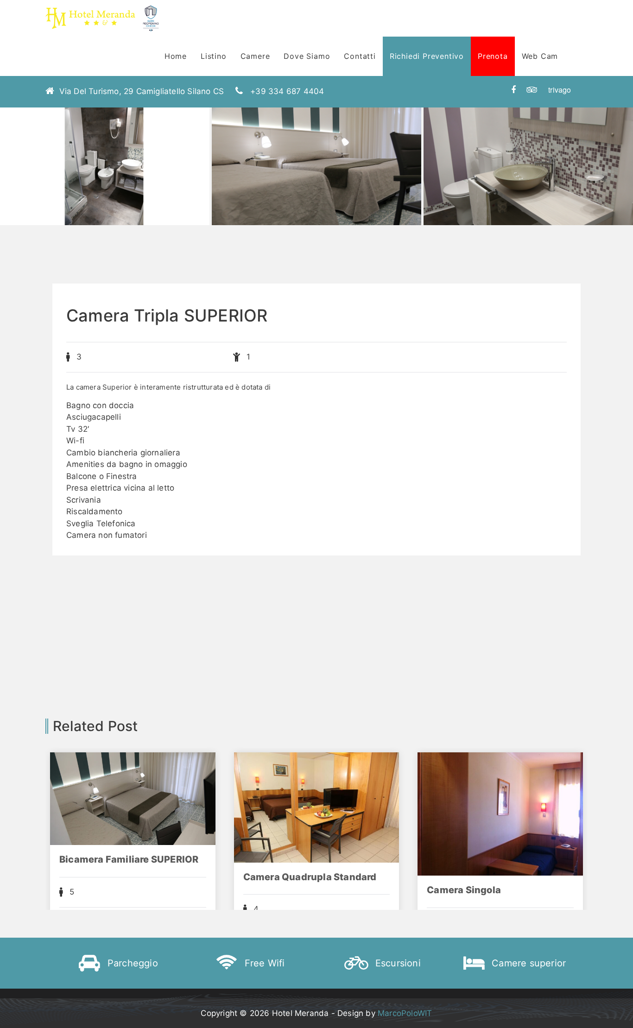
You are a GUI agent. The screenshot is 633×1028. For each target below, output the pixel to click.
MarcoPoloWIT (405, 1013)
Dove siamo (307, 56)
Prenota (493, 56)
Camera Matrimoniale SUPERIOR (477, 882)
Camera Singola (280, 890)
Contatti (359, 56)
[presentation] (17, 189)
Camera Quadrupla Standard (126, 877)
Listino (214, 56)
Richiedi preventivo (427, 56)
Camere (255, 56)
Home (176, 56)
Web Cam (540, 56)
